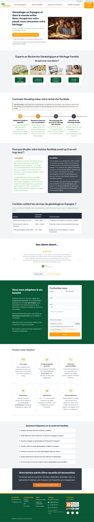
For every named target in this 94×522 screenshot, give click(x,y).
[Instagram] (68, 513)
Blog (25, 503)
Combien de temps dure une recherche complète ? (36, 430)
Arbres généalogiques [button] (20, 4)
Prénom (51, 291)
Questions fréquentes (26, 500)
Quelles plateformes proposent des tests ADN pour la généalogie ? (41, 457)
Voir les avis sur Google (53, 274)
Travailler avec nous (16, 502)
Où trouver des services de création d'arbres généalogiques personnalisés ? (44, 462)
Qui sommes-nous (16, 499)
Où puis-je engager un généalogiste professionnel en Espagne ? (40, 441)
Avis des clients (38, 274)
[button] (14, 259)
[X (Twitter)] (77, 513)
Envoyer (65, 334)
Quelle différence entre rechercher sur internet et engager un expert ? (42, 436)
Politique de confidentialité (39, 502)
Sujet (51, 304)
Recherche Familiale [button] (37, 4)
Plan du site (26, 506)
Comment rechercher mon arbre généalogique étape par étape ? (40, 451)
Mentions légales (40, 506)
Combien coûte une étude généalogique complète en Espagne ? (40, 446)
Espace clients (90, 1)
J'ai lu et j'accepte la (63, 330)
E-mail (51, 297)
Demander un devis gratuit (89, 4)
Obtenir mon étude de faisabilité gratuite (47, 485)
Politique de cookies (40, 499)
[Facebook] (72, 513)
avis (43, 398)
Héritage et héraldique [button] (73, 4)
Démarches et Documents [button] (55, 4)
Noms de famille (70, 291)
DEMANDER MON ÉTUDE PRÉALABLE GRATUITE (25, 34)
